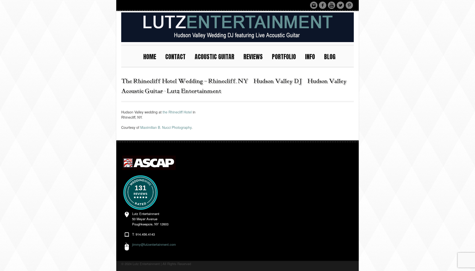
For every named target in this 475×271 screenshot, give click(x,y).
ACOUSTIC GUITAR (214, 56)
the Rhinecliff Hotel (177, 111)
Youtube (331, 5)
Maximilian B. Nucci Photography (165, 127)
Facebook (322, 5)
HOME (149, 56)
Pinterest (349, 5)
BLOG (329, 56)
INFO (310, 56)
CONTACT (175, 56)
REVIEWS (253, 56)
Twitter (340, 5)
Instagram (313, 5)
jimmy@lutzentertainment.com (154, 244)
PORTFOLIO (284, 56)
